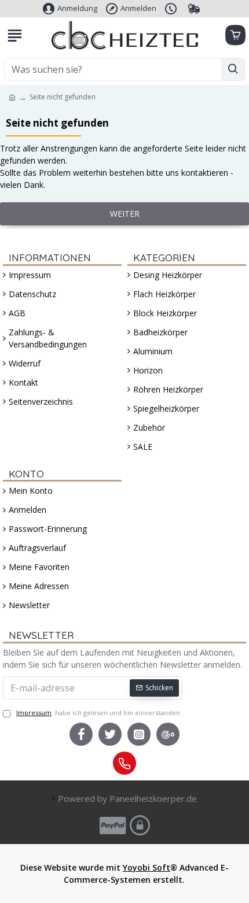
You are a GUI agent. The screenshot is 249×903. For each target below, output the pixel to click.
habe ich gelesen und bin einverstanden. (99, 712)
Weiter (125, 213)
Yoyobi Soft (146, 867)
